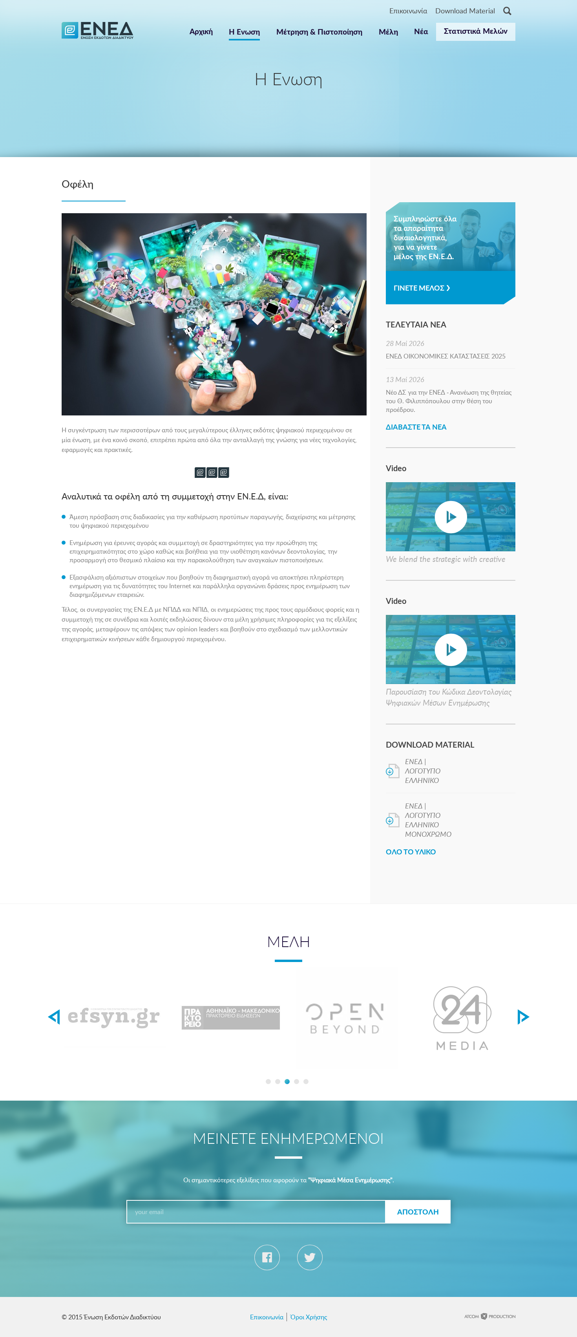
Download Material (465, 10)
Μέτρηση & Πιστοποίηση (319, 31)
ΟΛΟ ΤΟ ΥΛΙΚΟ (411, 851)
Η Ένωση (244, 31)
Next (523, 1016)
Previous (53, 1016)
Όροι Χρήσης (308, 1317)
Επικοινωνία (408, 10)
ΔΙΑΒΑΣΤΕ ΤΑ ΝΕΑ (416, 427)
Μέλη (388, 31)
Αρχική (201, 31)
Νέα (421, 31)
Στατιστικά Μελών (476, 31)
